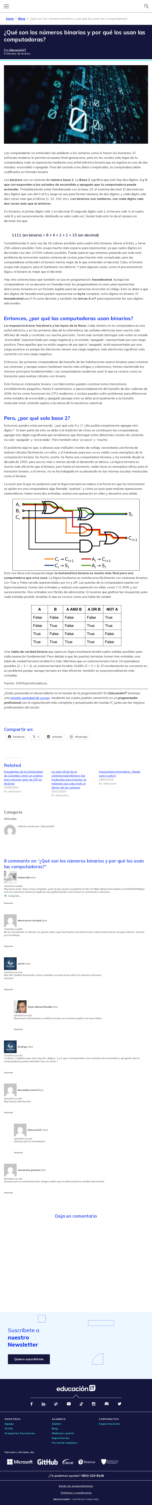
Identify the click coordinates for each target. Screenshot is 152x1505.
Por (15, 50)
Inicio (10, 19)
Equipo (9, 1423)
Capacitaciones (110, 1423)
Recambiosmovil (28, 1089)
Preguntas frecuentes (20, 1433)
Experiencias (61, 1437)
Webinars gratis (63, 1433)
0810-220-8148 (92, 1476)
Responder (8, 903)
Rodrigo (22, 1046)
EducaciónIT (48, 826)
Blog (21, 19)
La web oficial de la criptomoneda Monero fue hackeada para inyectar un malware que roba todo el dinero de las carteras (68, 779)
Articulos (10, 819)
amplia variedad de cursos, (30, 698)
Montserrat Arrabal (29, 920)
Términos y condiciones (76, 1492)
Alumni (56, 1423)
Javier (21, 963)
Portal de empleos (65, 1442)
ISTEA (9, 1428)
